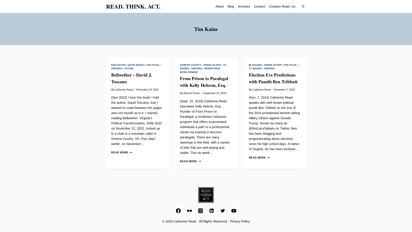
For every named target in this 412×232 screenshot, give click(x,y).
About (219, 6)
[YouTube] (234, 211)
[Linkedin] (211, 211)
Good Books (136, 65)
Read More (121, 152)
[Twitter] (223, 211)
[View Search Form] (303, 6)
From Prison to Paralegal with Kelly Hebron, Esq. (204, 81)
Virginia (116, 68)
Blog (231, 6)
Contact (259, 6)
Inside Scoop (212, 65)
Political (153, 65)
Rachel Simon (192, 93)
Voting (129, 68)
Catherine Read (124, 89)
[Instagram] (200, 211)
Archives (244, 6)
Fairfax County (190, 65)
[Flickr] (189, 211)
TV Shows (255, 68)
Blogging (255, 65)
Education (118, 65)
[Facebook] (178, 211)
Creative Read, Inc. (283, 6)
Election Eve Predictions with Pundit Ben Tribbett (273, 78)
